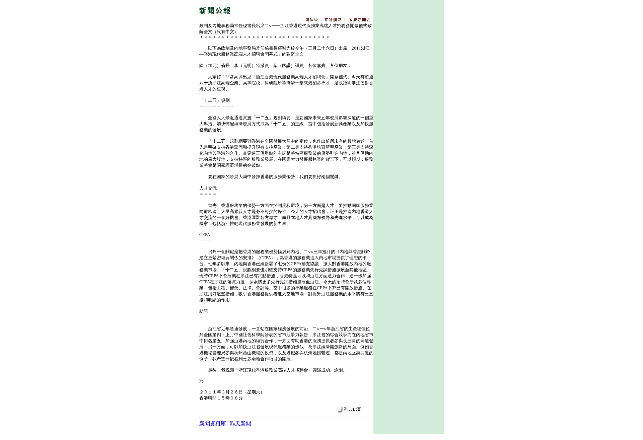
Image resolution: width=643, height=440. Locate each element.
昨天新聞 (240, 423)
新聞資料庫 (212, 423)
